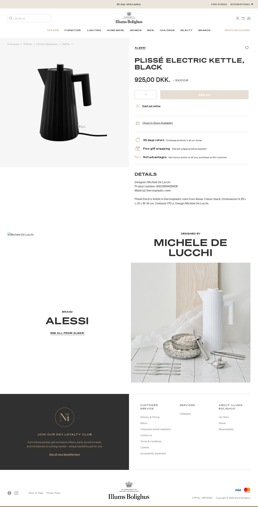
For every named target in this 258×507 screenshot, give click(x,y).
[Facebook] (9, 493)
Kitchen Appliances (47, 44)
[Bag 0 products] (248, 18)
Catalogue (185, 413)
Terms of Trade (35, 493)
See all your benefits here (64, 454)
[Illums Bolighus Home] (129, 17)
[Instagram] (16, 493)
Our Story (224, 417)
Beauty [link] (187, 30)
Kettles (66, 44)
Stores (222, 423)
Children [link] (167, 30)
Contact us (146, 435)
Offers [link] (53, 30)
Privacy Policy (53, 493)
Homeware (14, 44)
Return (144, 423)
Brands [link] (204, 30)
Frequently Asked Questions (155, 429)
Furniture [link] (73, 30)
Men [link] (150, 30)
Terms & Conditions (150, 441)
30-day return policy (129, 4)
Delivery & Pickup (150, 417)
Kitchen (28, 44)
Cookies (144, 447)
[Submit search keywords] (11, 19)
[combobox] (29, 18)
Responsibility (226, 429)
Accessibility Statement (153, 453)
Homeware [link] (115, 30)
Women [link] (136, 30)
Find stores (219, 4)
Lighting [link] (94, 30)
